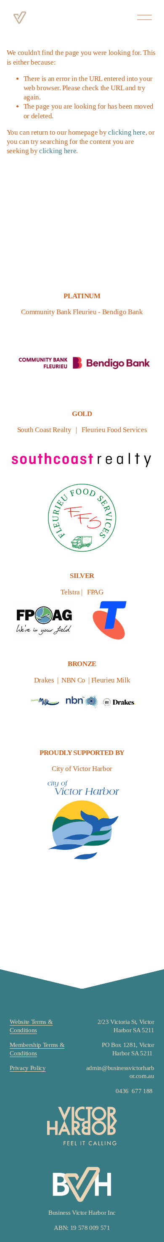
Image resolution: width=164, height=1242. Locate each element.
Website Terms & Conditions (31, 1025)
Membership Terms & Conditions (37, 1049)
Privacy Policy (27, 1068)
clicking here (126, 132)
